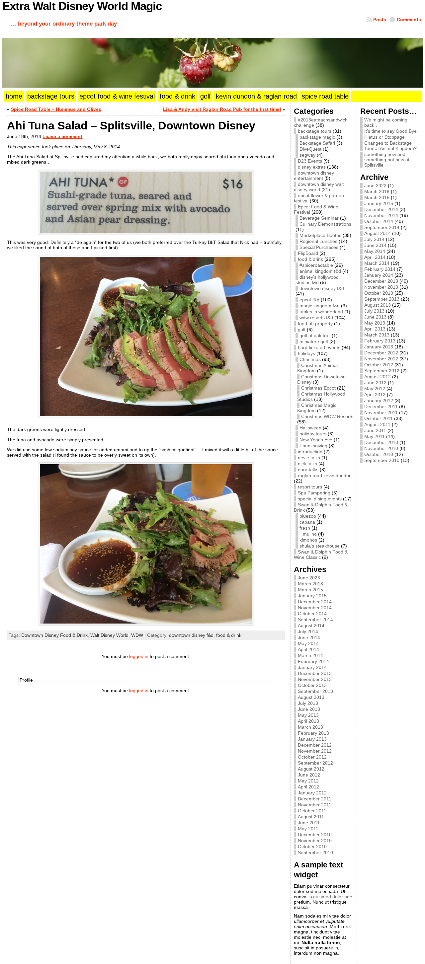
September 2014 (315, 619)
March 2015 (310, 589)
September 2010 (315, 852)
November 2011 (314, 804)
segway (307, 155)
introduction (310, 451)
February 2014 (313, 661)
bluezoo (307, 516)
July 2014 (308, 631)
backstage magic (317, 137)
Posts (379, 19)
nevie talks (309, 457)
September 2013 (315, 691)
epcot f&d (309, 299)
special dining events (320, 498)
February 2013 (313, 733)
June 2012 (309, 775)
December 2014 (315, 601)
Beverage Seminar (319, 218)
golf (301, 329)
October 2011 (312, 810)
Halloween (310, 427)
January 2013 (312, 739)
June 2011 (309, 822)
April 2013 (308, 721)
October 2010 (312, 846)
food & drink (228, 635)
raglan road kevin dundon (325, 475)
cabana (307, 522)
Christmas (310, 359)
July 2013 (308, 703)
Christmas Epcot (318, 388)
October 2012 (312, 757)
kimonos (308, 540)
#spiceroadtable (316, 265)
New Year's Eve (315, 439)
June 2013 (309, 709)
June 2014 (309, 637)
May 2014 (308, 643)
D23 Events (310, 161)
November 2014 (315, 607)
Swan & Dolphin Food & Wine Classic (321, 554)
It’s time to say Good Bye (390, 131)
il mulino (308, 534)
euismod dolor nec (332, 896)
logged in (138, 656)
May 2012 (308, 780)
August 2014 (311, 625)
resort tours (310, 486)
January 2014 (312, 667)
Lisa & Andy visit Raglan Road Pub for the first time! (222, 109)
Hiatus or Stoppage (384, 137)
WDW (137, 635)
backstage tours (314, 131)
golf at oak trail (314, 335)
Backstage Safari (317, 143)
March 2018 (310, 583)
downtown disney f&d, (192, 635)
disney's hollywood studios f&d (317, 279)
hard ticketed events (319, 347)
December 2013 (315, 673)
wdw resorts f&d (316, 317)
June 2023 (309, 577)
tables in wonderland (321, 311)
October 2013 (312, 685)
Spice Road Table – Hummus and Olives (56, 109)
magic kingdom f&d (319, 305)
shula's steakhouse (319, 546)
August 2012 (311, 769)
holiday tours (312, 433)
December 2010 (315, 834)
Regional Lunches (318, 241)
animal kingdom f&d (320, 271)
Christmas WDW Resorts (327, 416)
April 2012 (308, 786)
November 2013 (315, 679)
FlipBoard (308, 253)
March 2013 (310, 727)
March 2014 (310, 655)
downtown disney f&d (321, 288)
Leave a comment (62, 136)
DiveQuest (310, 149)
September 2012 (315, 763)
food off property (315, 323)
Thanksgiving (313, 445)
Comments (409, 19)
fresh (304, 528)
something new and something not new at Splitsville (386, 160)
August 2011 (311, 816)
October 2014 (312, 613)
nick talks (307, 463)
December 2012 (315, 745)
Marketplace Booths (320, 235)
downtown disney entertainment (314, 175)
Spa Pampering (314, 492)
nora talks (308, 469)
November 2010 (315, 840)
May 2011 (308, 828)
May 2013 (308, 715)
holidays (306, 353)
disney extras (312, 167)
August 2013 (311, 697)
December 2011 (314, 798)
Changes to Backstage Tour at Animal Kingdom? (390, 145)
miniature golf (313, 341)
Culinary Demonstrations (325, 224)
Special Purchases (318, 247)
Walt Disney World (109, 635)
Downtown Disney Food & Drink (54, 635)
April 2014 (308, 649)
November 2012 (315, 751)
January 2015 (312, 595)
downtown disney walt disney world (319, 187)
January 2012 (312, 792)
